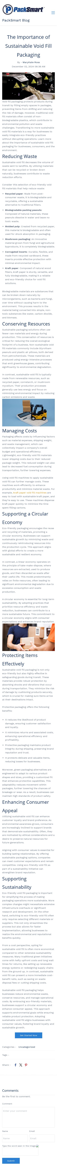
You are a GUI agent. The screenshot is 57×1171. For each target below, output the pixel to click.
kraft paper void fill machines (29, 492)
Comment (7, 1104)
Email (32, 1131)
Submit (11, 1161)
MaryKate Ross (31, 62)
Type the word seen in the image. (19, 1146)
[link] (15, 1065)
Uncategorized (26, 1047)
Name (5, 1131)
